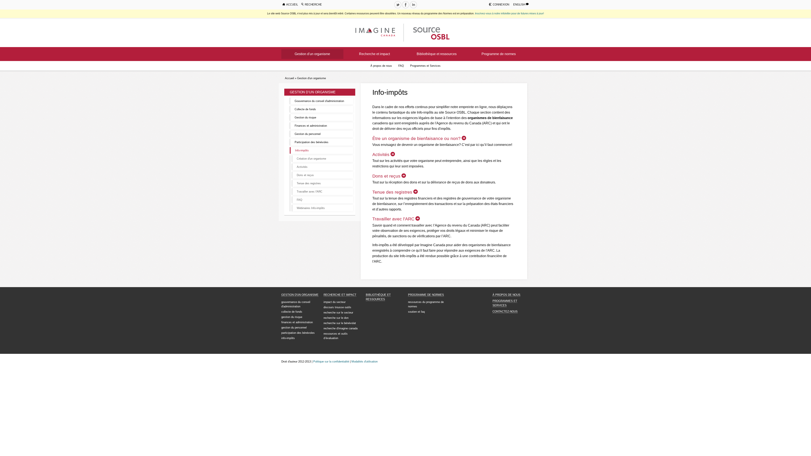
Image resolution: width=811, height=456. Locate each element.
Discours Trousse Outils (337, 307)
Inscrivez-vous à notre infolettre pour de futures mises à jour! (509, 13)
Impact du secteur (335, 302)
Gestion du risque (305, 117)
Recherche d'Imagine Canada (341, 328)
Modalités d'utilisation (364, 361)
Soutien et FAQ (416, 311)
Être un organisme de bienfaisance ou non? (416, 138)
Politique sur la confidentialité (331, 361)
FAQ (401, 65)
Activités (302, 166)
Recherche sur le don (336, 317)
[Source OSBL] (431, 32)
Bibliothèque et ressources (437, 54)
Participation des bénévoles (311, 142)
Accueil (289, 78)
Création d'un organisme (311, 158)
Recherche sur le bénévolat (340, 323)
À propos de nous (381, 65)
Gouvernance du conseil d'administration (319, 101)
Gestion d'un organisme (312, 54)
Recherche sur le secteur (338, 312)
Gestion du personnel (308, 134)
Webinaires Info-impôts (311, 208)
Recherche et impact (374, 54)
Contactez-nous (505, 311)
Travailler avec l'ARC (309, 191)
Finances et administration (311, 125)
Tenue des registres (309, 183)
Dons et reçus (305, 175)
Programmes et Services (425, 65)
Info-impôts (302, 150)
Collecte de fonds (305, 109)
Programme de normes (499, 54)
